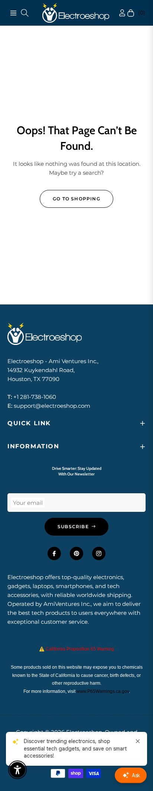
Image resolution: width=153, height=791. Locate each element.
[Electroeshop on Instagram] (98, 553)
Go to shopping (76, 198)
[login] (115, 12)
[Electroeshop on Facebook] (54, 553)
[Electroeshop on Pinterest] (76, 553)
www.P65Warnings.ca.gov (102, 691)
